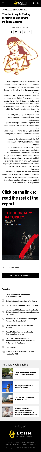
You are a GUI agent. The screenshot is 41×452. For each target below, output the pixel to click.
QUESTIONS (30, 442)
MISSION (9, 442)
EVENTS (8, 444)
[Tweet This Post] (16, 32)
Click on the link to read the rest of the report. (20, 197)
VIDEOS (25, 444)
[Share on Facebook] (12, 32)
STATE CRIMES (20, 442)
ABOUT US (33, 444)
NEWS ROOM (16, 444)
